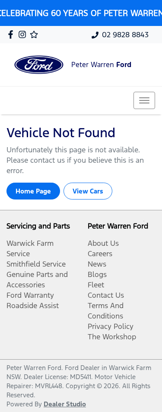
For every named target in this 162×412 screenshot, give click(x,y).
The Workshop (112, 336)
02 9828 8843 (125, 34)
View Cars (88, 191)
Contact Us (106, 295)
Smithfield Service (36, 264)
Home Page (33, 191)
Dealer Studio (65, 404)
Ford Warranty (30, 295)
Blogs (97, 274)
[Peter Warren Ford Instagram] (24, 34)
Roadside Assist (32, 305)
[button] (144, 100)
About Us (103, 243)
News (97, 264)
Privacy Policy (110, 326)
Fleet (96, 285)
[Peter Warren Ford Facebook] (12, 34)
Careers (100, 253)
